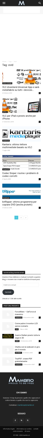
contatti (35, 429)
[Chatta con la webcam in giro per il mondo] (8, 350)
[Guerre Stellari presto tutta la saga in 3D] (8, 336)
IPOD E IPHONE (7, 83)
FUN (17, 329)
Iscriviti (8, 292)
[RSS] (21, 420)
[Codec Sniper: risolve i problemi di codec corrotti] (21, 162)
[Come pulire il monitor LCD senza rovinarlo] (8, 326)
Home (4, 61)
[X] (27, 420)
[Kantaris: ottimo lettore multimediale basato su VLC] (21, 134)
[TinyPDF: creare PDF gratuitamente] (8, 361)
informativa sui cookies (24, 429)
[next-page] (26, 217)
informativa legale (9, 429)
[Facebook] (15, 420)
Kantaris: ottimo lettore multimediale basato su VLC (17, 146)
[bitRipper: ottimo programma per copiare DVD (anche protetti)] (21, 191)
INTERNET (18, 353)
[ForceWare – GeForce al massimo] (8, 314)
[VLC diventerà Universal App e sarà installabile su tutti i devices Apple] (21, 76)
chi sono (27, 431)
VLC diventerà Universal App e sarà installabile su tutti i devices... (20, 88)
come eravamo (18, 431)
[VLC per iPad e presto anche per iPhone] (21, 105)
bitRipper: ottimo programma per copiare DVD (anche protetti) (19, 203)
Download (6, 140)
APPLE (5, 112)
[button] (4, 3)
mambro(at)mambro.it (25, 405)
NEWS (17, 341)
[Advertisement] (21, 10)
